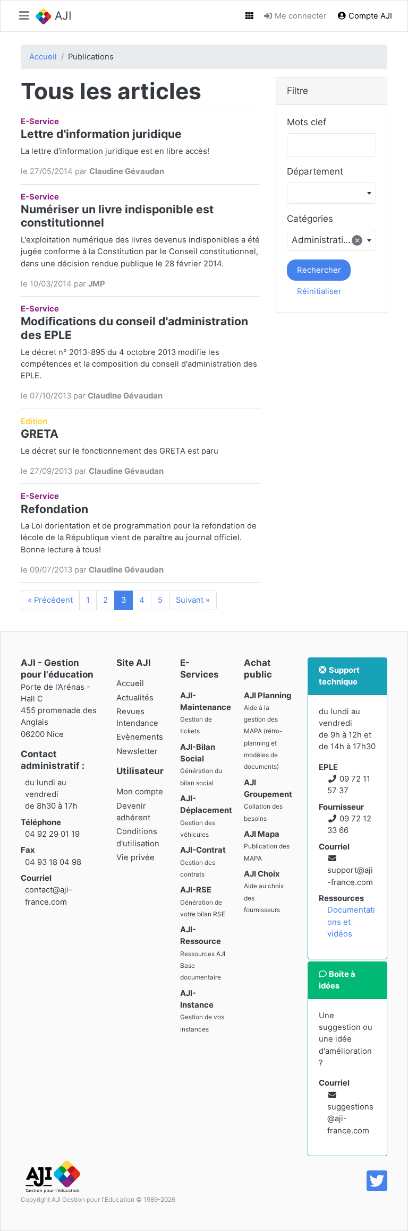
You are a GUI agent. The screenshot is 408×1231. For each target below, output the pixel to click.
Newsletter (137, 751)
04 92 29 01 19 (52, 834)
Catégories (310, 218)
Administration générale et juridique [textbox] (334, 240)
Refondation (54, 509)
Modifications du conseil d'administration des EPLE (134, 328)
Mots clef (306, 122)
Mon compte (139, 791)
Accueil (43, 57)
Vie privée (135, 857)
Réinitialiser (319, 291)
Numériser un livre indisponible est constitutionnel (117, 216)
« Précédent (50, 600)
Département (315, 171)
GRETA (39, 433)
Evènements (139, 737)
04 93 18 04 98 (53, 862)
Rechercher (319, 270)
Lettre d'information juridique (101, 134)
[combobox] (331, 193)
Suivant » (193, 600)
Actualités (135, 698)
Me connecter (300, 16)
